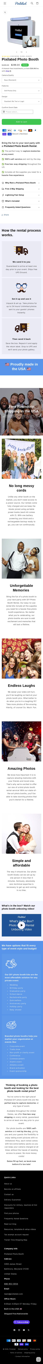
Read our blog (10, 1224)
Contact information (23, 1356)
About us (8, 1184)
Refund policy (23, 1349)
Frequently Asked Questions (16, 1218)
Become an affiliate (12, 1189)
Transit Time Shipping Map (15, 1240)
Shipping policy (29, 1353)
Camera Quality (8, 75)
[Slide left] (16, 52)
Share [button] (6, 215)
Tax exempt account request (16, 1235)
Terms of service (16, 1353)
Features (5, 86)
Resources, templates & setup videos (20, 1229)
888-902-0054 (11, 1284)
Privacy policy (35, 1349)
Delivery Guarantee (12, 1200)
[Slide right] (26, 52)
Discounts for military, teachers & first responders (20, 1206)
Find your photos (11, 1213)
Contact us (9, 1194)
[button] (5, 3)
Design (4, 97)
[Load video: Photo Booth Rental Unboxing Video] (21, 925)
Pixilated (12, 1349)
